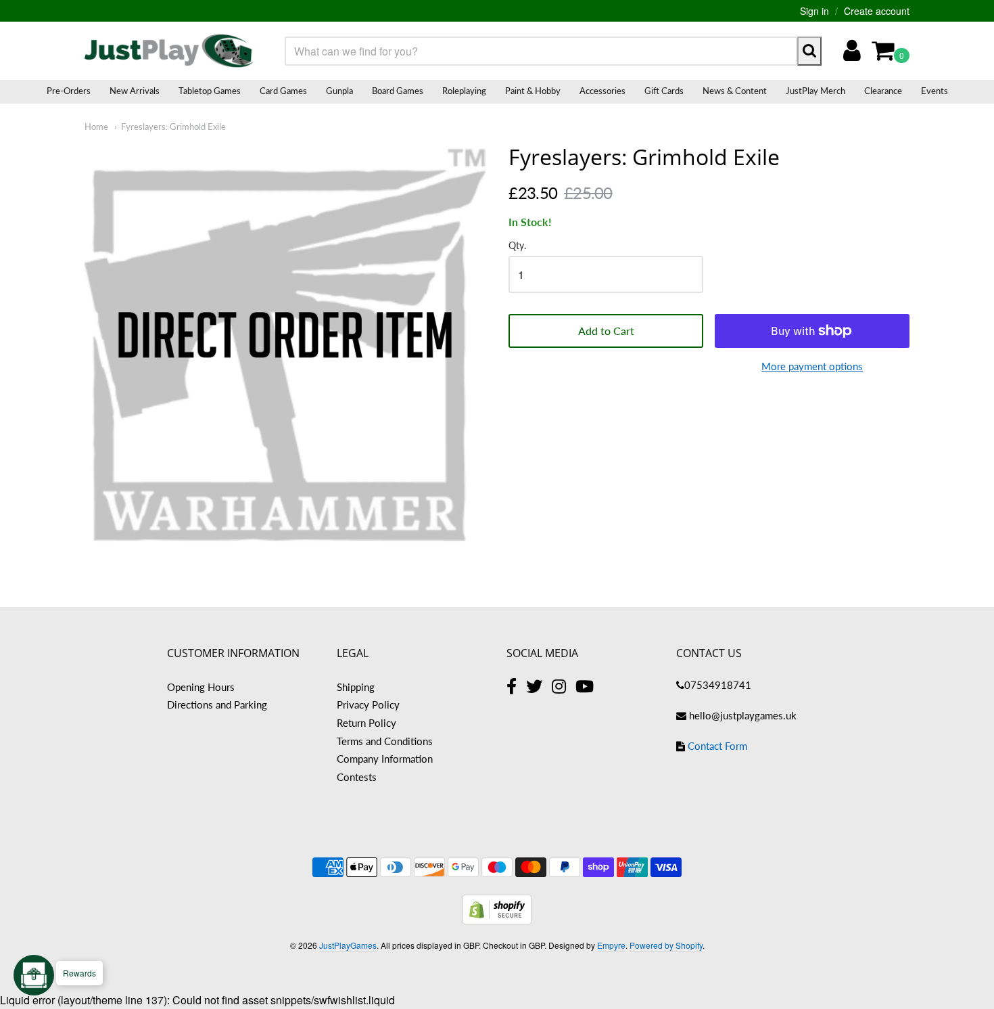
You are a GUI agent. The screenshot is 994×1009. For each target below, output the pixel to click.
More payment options (812, 366)
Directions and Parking (217, 704)
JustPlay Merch (815, 90)
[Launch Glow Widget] (34, 975)
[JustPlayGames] (169, 51)
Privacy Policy (368, 704)
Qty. (517, 245)
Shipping (356, 687)
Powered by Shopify (666, 945)
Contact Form (717, 746)
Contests (357, 777)
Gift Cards (664, 90)
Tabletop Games (210, 90)
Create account (876, 11)
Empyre (611, 945)
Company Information (385, 759)
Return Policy (366, 723)
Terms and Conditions (385, 741)
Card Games (283, 90)
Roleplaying (464, 90)
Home (96, 126)
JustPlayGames (348, 945)
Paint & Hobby (533, 90)
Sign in (814, 11)
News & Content (735, 90)
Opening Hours (201, 687)
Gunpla (339, 90)
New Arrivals (135, 90)
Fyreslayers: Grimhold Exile (173, 126)
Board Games (397, 90)
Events (934, 90)
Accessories (602, 90)
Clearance (883, 90)
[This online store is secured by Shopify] (497, 920)
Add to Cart (606, 330)
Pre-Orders (69, 90)
